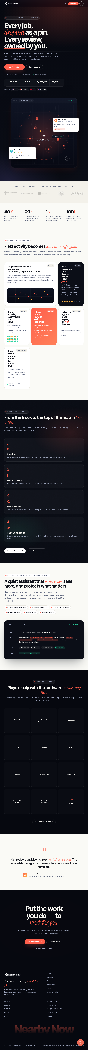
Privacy (7, 1012)
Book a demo (34, 67)
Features (50, 977)
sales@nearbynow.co (54, 1009)
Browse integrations (44, 822)
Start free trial (14, 67)
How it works (51, 981)
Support (49, 1016)
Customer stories (52, 992)
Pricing (49, 988)
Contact (7, 1009)
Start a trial (73, 3)
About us (7, 1005)
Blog (6, 1016)
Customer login (52, 1012)
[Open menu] (81, 3)
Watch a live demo (36, 551)
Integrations (51, 984)
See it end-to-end (15, 551)
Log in (64, 3)
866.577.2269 (51, 1005)
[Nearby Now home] (11, 3)
